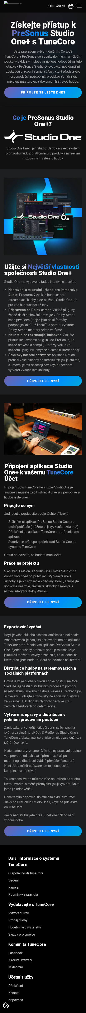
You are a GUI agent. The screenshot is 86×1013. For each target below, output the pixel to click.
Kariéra (13, 887)
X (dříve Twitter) (20, 960)
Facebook (15, 953)
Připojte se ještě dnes (43, 92)
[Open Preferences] (6, 1005)
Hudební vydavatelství (24, 927)
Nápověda (15, 1000)
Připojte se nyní (43, 381)
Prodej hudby (18, 920)
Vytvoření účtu (18, 913)
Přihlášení (56, 6)
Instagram (15, 967)
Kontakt (13, 993)
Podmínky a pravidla (23, 895)
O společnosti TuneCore (25, 873)
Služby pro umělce (21, 934)
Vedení (13, 880)
